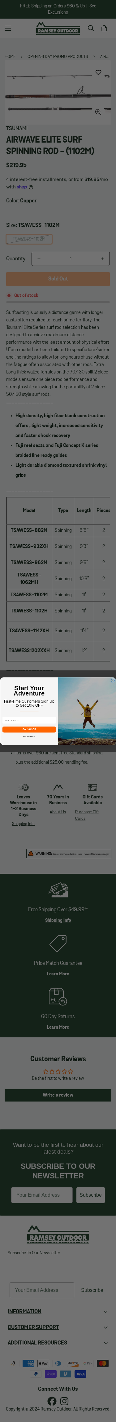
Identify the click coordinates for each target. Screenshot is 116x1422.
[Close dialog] (113, 680)
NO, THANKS (29, 736)
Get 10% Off (29, 729)
